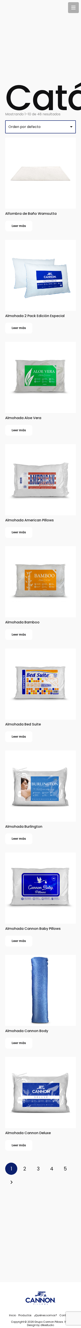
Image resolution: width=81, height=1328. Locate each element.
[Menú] (73, 7)
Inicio (12, 1315)
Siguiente (11, 1182)
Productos (25, 1315)
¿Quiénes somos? (45, 1315)
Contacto (65, 1315)
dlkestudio (47, 1325)
